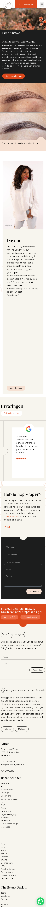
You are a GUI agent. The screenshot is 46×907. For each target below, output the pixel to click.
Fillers (3, 850)
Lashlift (4, 802)
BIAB (3, 805)
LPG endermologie (9, 824)
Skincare (5, 783)
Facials (4, 787)
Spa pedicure (7, 872)
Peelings (5, 793)
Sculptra (5, 854)
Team (3, 893)
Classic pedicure (8, 875)
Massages (5, 827)
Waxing (4, 860)
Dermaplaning (7, 863)
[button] (42, 4)
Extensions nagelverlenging (8, 813)
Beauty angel (7, 796)
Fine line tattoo (8, 869)
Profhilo (4, 857)
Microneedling (7, 790)
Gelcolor (5, 808)
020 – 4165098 (11, 517)
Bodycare (5, 821)
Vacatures (5, 896)
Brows (4, 844)
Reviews (5, 899)
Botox (3, 847)
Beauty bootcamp (9, 799)
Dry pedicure (7, 878)
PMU (3, 866)
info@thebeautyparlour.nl (12, 765)
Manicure (5, 818)
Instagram (5, 904)
